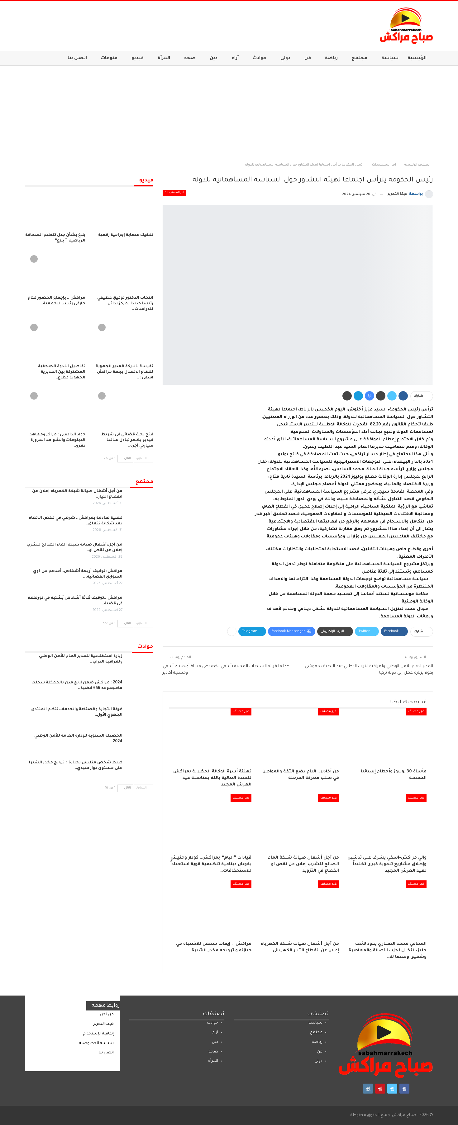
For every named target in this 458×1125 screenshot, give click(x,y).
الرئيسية (417, 58)
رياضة (331, 58)
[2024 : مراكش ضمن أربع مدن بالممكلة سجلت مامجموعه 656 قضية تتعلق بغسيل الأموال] (139, 690)
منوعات (109, 58)
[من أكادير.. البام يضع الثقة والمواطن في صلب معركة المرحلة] (298, 736)
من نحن (107, 1014)
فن (307, 58)
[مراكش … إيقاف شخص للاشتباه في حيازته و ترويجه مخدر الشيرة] (210, 909)
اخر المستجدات (174, 193)
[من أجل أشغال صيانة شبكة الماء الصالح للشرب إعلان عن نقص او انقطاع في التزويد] (298, 822)
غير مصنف (416, 711)
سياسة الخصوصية (96, 1043)
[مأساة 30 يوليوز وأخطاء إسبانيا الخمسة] (386, 736)
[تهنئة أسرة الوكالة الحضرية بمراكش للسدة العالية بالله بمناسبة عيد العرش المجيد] (210, 736)
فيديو (137, 58)
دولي (285, 58)
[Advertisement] (229, 112)
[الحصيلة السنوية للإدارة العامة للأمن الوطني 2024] (139, 743)
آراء (235, 58)
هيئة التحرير (103, 1024)
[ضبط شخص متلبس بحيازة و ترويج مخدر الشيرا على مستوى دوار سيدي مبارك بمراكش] (139, 770)
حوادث (259, 58)
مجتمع (359, 58)
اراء (215, 1032)
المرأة (164, 58)
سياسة (389, 58)
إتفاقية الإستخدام (98, 1034)
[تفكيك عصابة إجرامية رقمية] (123, 208)
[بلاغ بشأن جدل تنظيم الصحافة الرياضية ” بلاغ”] (55, 208)
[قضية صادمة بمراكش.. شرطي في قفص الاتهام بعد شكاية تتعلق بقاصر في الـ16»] (139, 525)
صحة (190, 58)
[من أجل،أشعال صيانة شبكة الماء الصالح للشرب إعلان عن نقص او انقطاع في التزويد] (139, 552)
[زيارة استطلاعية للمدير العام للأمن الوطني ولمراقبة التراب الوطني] (139, 663)
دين (213, 58)
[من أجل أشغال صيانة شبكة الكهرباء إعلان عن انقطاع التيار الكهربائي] (298, 909)
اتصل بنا (77, 58)
